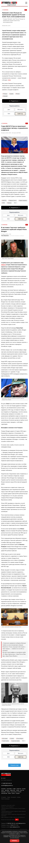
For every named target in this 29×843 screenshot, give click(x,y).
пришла (3, 264)
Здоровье (7, 790)
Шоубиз (23, 788)
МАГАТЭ (4, 200)
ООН (3, 202)
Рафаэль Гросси (12, 200)
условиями (5, 836)
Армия (9, 793)
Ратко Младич (19, 738)
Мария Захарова (23, 200)
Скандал (18, 793)
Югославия (4, 738)
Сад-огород (14, 791)
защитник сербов (15, 740)
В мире (14, 788)
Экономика (9, 788)
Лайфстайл (12, 790)
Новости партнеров (5, 798)
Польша (5, 93)
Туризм (17, 790)
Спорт (2, 790)
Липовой (5, 96)
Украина (9, 202)
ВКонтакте (20, 109)
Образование (4, 793)
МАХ (9, 113)
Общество (18, 788)
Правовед (3, 791)
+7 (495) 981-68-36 (6, 783)
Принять (14, 840)
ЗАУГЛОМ (18, 132)
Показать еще (14, 765)
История (19, 791)
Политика (5, 9)
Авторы (18, 797)
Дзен (9, 109)
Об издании (3, 797)
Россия (17, 93)
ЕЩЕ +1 (15, 202)
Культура (22, 790)
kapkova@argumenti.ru (15, 827)
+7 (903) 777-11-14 (14, 825)
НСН (9, 80)
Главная (8, 797)
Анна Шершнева (5, 235)
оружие (11, 93)
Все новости (13, 797)
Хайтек (13, 793)
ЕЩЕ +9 (23, 740)
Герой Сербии (5, 740)
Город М (8, 791)
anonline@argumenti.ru (7, 785)
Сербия (12, 738)
